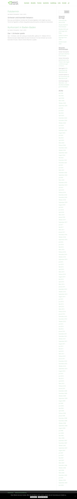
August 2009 (62, 401)
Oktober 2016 (62, 237)
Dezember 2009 (63, 391)
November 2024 (63, 120)
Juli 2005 (61, 477)
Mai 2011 (61, 348)
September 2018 (63, 202)
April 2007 (61, 460)
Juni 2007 (61, 455)
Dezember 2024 (63, 118)
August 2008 (62, 428)
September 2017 (63, 222)
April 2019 (61, 190)
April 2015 (61, 269)
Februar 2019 (62, 192)
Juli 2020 (61, 177)
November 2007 (63, 443)
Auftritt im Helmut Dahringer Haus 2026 (63, 37)
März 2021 (61, 170)
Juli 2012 (61, 324)
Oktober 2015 (62, 257)
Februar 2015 (62, 274)
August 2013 (62, 296)
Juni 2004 (61, 485)
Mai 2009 (61, 408)
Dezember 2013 (63, 289)
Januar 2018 (62, 217)
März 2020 (61, 180)
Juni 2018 (61, 210)
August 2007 (62, 450)
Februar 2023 (62, 145)
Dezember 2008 (63, 418)
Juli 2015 (61, 262)
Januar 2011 (62, 358)
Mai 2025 (61, 113)
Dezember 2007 (63, 440)
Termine (39, 3)
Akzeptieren (33, 497)
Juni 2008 (61, 433)
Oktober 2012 (62, 321)
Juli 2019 (61, 187)
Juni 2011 (61, 346)
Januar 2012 (62, 331)
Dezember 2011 (63, 334)
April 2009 (61, 410)
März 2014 (61, 284)
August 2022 (62, 155)
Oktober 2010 (62, 366)
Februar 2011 (62, 356)
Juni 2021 (61, 167)
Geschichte (46, 3)
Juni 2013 (61, 301)
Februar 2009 (62, 413)
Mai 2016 (61, 247)
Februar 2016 (62, 252)
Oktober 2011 (62, 339)
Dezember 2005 (63, 475)
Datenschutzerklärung (20, 492)
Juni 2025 (61, 110)
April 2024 (61, 128)
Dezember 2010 (63, 361)
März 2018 (61, 214)
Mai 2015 (61, 267)
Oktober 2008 (62, 423)
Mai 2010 (61, 378)
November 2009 (63, 393)
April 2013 (61, 306)
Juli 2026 (61, 93)
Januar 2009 (62, 415)
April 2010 (61, 381)
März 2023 (61, 143)
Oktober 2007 (62, 445)
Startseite (26, 3)
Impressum (10, 492)
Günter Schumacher (14, 14)
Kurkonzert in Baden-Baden (22, 27)
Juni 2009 (61, 406)
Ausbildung (53, 3)
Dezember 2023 (63, 130)
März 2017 (61, 229)
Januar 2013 (62, 314)
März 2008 (61, 438)
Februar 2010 (62, 386)
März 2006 (61, 473)
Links (59, 3)
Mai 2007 (61, 458)
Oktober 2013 (62, 291)
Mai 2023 (61, 138)
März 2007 (61, 463)
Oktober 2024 (62, 123)
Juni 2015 (61, 264)
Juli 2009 (61, 403)
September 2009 (63, 398)
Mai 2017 (61, 227)
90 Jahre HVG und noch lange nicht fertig (63, 31)
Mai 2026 (61, 95)
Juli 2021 (61, 165)
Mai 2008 (61, 435)
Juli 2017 (61, 224)
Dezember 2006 (63, 465)
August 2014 (62, 277)
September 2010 (63, 368)
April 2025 (61, 115)
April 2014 (61, 281)
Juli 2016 (61, 242)
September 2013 (63, 294)
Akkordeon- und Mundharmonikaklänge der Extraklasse (64, 84)
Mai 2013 (61, 304)
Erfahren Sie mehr (42, 497)
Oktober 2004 (62, 480)
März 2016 (61, 249)
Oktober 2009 (62, 396)
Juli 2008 (61, 430)
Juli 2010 (61, 373)
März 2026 (61, 100)
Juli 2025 (61, 108)
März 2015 (61, 272)
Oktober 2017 (62, 219)
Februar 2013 (62, 311)
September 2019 (63, 185)
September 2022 (63, 152)
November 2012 (63, 319)
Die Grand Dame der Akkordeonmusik (63, 70)
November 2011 (63, 336)
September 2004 (63, 482)
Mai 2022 (61, 157)
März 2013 (61, 309)
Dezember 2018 (63, 195)
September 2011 (63, 341)
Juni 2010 (61, 376)
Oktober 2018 (62, 200)
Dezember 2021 (63, 160)
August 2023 (62, 133)
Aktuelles (33, 3)
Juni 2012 (61, 326)
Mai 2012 (61, 329)
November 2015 (63, 254)
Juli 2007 (61, 453)
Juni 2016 (61, 244)
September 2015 (63, 259)
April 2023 (61, 140)
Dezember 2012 (63, 316)
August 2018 (62, 205)
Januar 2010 (62, 388)
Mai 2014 (61, 279)
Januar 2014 (62, 286)
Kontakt (64, 3)
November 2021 (63, 162)
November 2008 (63, 420)
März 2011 (61, 353)
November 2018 (63, 197)
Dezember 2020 (63, 172)
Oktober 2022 (62, 150)
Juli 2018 (61, 207)
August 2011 (62, 343)
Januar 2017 (62, 232)
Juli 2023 (61, 135)
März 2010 (61, 383)
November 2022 (63, 147)
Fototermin (13, 11)
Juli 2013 (61, 299)
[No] (75, 496)
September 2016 (63, 239)
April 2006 (61, 470)
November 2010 (63, 363)
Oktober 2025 (62, 103)
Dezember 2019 (63, 182)
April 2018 (61, 212)
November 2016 (63, 234)
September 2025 (63, 105)
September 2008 (63, 425)
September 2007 (63, 448)
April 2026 (61, 98)
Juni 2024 (61, 125)
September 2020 (63, 175)
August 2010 (62, 371)
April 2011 (61, 351)
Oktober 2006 (62, 468)
